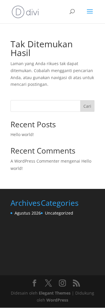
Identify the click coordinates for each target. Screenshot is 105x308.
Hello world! (22, 134)
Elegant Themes (55, 293)
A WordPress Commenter (35, 161)
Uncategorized (59, 213)
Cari (87, 106)
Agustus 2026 (28, 213)
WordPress (57, 300)
